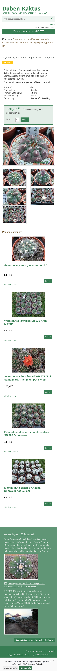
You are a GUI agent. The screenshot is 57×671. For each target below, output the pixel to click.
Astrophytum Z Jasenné (19, 534)
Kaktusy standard (39, 39)
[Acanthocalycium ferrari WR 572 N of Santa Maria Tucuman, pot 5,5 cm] (28, 360)
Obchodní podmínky (35, 651)
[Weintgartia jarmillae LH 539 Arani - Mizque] (28, 304)
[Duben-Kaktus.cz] (28, 8)
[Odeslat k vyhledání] (52, 19)
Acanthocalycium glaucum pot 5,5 (25, 265)
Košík (52, 24)
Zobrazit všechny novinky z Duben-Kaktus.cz (34, 640)
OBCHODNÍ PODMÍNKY (24, 13)
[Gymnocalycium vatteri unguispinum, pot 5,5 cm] (28, 146)
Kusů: (8, 119)
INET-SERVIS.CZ (43, 655)
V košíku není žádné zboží (44, 27)
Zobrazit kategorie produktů (26, 31)
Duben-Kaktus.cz (21, 39)
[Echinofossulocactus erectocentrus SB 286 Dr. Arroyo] (28, 416)
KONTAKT (43, 13)
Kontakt (51, 651)
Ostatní (5, 42)
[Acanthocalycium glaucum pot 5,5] (28, 249)
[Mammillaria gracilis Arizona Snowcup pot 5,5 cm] (28, 471)
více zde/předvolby (35, 664)
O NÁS (6, 13)
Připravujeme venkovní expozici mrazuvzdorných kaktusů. (24, 585)
